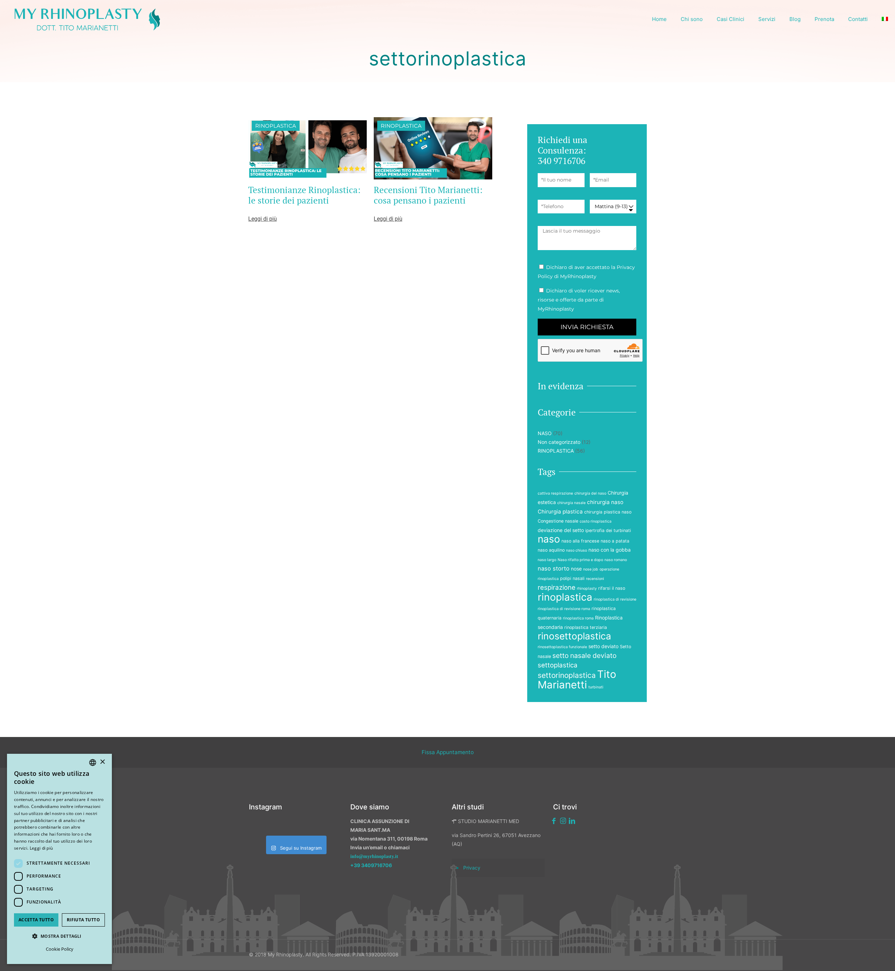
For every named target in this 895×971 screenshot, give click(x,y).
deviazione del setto (561, 530)
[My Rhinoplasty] (87, 19)
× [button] (102, 762)
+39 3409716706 (371, 865)
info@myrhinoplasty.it (374, 856)
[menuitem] (885, 19)
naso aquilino (551, 550)
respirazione (556, 587)
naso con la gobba (609, 550)
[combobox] (92, 762)
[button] (59, 936)
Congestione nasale (558, 521)
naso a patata (615, 541)
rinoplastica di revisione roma (564, 609)
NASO (545, 433)
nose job (590, 569)
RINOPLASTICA (275, 125)
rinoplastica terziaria (585, 627)
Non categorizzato (559, 442)
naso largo (547, 560)
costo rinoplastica (595, 521)
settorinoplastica (567, 675)
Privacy (471, 868)
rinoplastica (565, 597)
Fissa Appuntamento (448, 752)
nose (576, 569)
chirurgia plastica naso (607, 512)
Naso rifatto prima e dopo (580, 560)
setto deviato (603, 646)
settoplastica (558, 665)
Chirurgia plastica (560, 511)
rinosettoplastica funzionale (562, 647)
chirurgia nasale (571, 503)
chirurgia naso (605, 502)
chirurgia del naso (590, 493)
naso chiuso (576, 550)
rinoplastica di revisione (615, 599)
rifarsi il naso (611, 588)
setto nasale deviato (584, 655)
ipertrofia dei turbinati (608, 530)
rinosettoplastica (574, 636)
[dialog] (59, 859)
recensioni (595, 578)
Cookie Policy (59, 949)
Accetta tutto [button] (36, 920)
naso (549, 539)
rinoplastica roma (578, 618)
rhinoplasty (587, 588)
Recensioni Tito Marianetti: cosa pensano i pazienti (428, 195)
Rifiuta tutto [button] (83, 920)
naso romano (615, 560)
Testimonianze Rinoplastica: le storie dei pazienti (304, 195)
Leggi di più (41, 848)
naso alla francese (580, 541)
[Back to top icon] (852, 956)
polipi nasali (572, 578)
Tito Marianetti (577, 679)
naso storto (554, 568)
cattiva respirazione (555, 493)
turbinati (595, 687)
